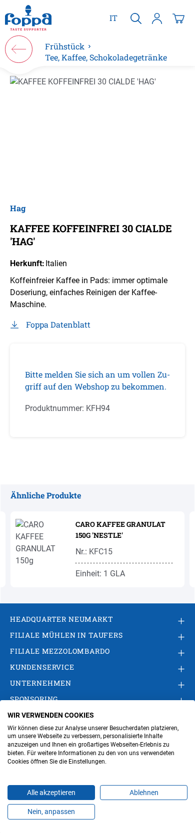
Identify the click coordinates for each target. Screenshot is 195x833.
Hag (18, 208)
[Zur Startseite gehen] (28, 18)
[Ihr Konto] (157, 18)
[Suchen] (136, 18)
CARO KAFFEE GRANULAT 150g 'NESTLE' (121, 529)
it (114, 17)
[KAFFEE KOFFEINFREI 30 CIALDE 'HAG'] (97, 134)
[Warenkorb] (179, 18)
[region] (97, 134)
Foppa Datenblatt (58, 324)
